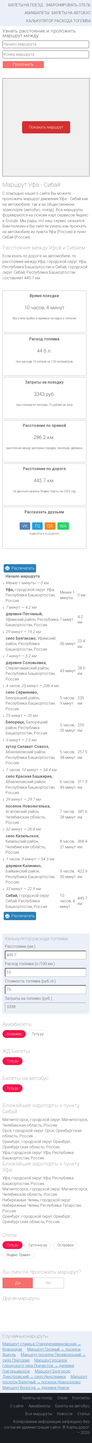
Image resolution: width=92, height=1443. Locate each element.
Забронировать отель (68, 5)
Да (17, 1283)
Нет (48, 1283)
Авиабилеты (37, 13)
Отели (62, 1398)
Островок (65, 1245)
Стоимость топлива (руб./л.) (30, 981)
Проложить (23, 64)
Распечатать (23, 568)
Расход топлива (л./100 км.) (30, 963)
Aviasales (14, 1034)
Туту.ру (38, 1034)
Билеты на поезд (25, 5)
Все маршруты (38, 1413)
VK (25, 525)
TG (37, 525)
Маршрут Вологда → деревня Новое (35, 1387)
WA (63, 525)
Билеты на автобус (71, 13)
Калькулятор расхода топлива (58, 21)
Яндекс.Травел (18, 1255)
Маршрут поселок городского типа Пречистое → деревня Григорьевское (38, 1366)
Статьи (83, 1413)
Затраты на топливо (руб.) (28, 998)
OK (50, 525)
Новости (64, 1413)
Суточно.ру (38, 1245)
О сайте (17, 1406)
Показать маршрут (46, 127)
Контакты (81, 1398)
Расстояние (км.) (20, 946)
